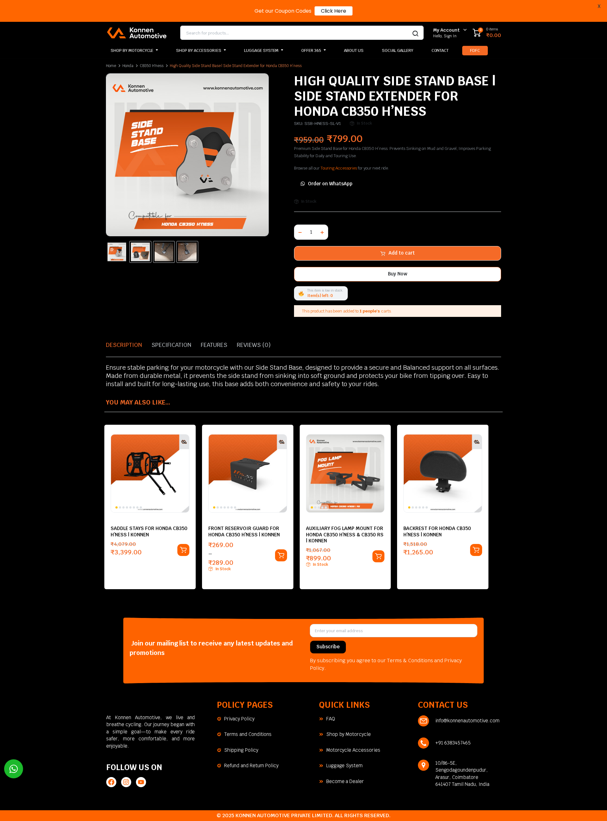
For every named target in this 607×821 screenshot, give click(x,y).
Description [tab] (124, 345)
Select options (281, 555)
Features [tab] (214, 345)
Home (111, 65)
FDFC (475, 50)
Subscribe (328, 647)
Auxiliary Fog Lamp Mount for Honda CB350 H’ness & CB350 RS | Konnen (344, 534)
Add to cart (402, 253)
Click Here (333, 11)
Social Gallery (397, 50)
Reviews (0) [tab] (254, 345)
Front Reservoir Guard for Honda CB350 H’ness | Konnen (244, 531)
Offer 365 (311, 50)
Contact (440, 50)
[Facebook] (111, 782)
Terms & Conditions (410, 660)
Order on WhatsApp (330, 184)
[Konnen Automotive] (137, 32)
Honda (127, 65)
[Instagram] (126, 782)
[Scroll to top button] (593, 807)
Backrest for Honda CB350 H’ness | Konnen (437, 531)
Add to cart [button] (183, 550)
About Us (354, 50)
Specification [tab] (171, 345)
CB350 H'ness (152, 65)
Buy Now (397, 274)
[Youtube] (141, 782)
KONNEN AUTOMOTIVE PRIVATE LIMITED (284, 815)
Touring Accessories (339, 168)
